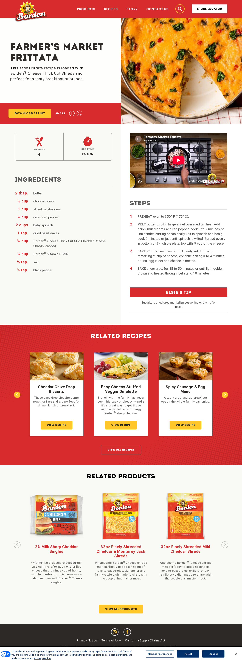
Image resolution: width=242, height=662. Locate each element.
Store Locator (209, 9)
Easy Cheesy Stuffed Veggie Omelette (121, 389)
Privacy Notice (87, 640)
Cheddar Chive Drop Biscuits (56, 389)
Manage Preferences (160, 653)
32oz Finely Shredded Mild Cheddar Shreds (185, 549)
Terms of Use (111, 640)
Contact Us (157, 9)
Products (86, 9)
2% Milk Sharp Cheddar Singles (56, 549)
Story (131, 9)
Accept (213, 653)
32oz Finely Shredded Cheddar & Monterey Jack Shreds (121, 551)
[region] (121, 654)
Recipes (111, 9)
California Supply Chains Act (145, 640)
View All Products (121, 609)
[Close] (236, 654)
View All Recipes (120, 450)
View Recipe (56, 425)
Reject (188, 653)
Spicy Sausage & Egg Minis (185, 389)
